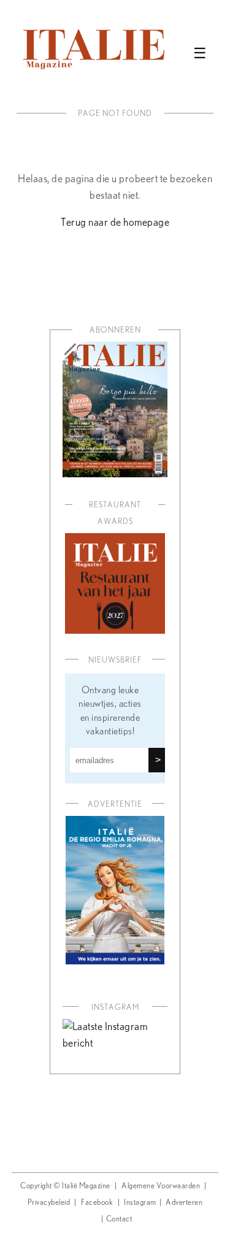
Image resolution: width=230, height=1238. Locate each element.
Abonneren (115, 330)
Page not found (115, 114)
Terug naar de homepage (115, 222)
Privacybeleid (49, 1203)
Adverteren (184, 1203)
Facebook (97, 1203)
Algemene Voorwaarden (160, 1186)
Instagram (140, 1203)
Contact (119, 1219)
